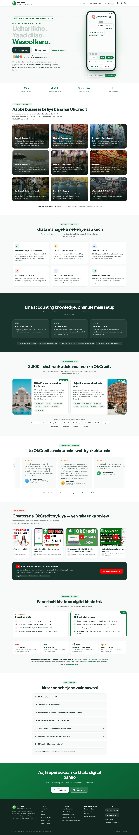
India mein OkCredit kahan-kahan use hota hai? (53, 728)
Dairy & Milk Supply (61, 191)
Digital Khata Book (68, 814)
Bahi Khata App (67, 812)
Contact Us (44, 809)
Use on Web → (110, 819)
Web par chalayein (59, 50)
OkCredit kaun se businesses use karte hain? (52, 720)
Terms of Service (45, 817)
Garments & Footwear (62, 164)
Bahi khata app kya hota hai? (46, 697)
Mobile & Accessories (62, 138)
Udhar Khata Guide (94, 3)
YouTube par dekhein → (111, 571)
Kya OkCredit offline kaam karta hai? (49, 744)
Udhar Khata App (67, 809)
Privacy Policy (45, 820)
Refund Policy (45, 823)
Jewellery (96, 164)
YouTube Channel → (112, 822)
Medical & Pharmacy (23, 164)
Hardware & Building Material (27, 191)
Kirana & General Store (24, 138)
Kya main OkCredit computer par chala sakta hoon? (55, 752)
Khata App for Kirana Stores (71, 820)
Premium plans (93, 661)
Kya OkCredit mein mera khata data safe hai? (52, 736)
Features (82, 3)
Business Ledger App (68, 817)
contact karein (73, 664)
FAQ (106, 661)
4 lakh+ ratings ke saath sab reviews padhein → (80, 493)
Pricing (42, 814)
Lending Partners (90, 816)
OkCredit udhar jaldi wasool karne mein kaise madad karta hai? (59, 713)
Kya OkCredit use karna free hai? (47, 705)
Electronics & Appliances (102, 138)
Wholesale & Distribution (102, 191)
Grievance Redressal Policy (91, 812)
